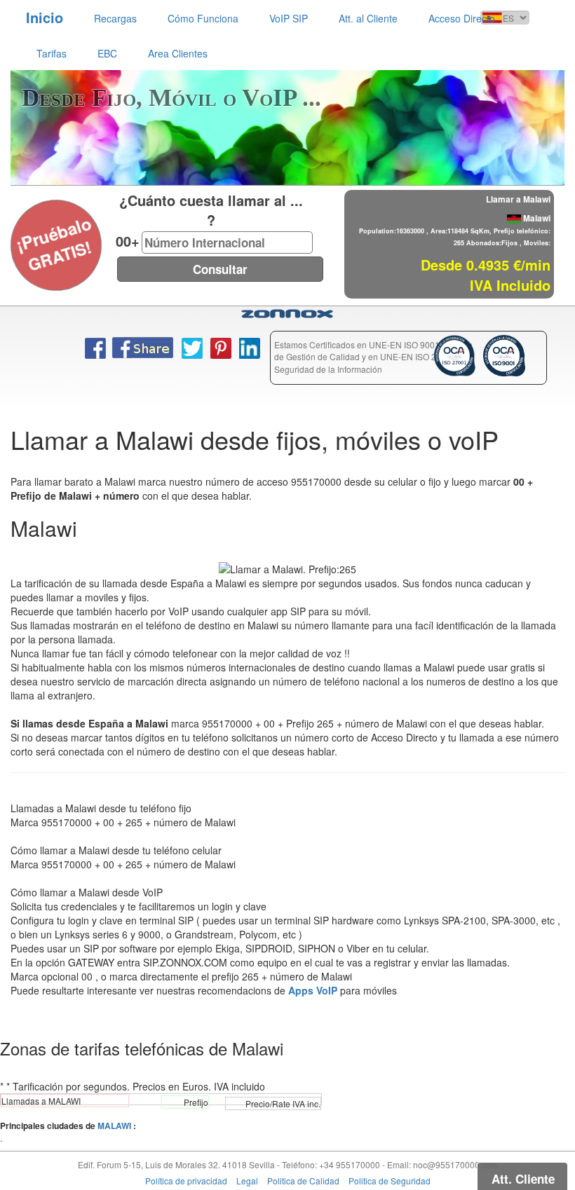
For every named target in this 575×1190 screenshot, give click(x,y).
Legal (247, 1180)
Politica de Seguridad (390, 1180)
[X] (18, 226)
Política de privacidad (186, 1180)
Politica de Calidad (303, 1180)
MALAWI (114, 1125)
